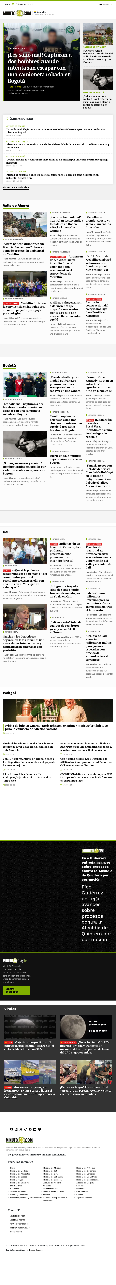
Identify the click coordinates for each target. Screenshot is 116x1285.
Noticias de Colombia (86, 1171)
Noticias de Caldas (18, 1177)
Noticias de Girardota (19, 1182)
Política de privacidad (20, 1228)
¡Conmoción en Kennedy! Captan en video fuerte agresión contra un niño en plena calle (99, 384)
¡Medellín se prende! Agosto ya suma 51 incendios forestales (98, 222)
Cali (6, 532)
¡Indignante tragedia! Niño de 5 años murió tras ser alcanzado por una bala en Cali (65, 591)
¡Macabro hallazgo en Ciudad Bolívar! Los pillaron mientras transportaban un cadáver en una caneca (65, 384)
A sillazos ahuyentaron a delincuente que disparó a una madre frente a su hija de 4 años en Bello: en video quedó (65, 311)
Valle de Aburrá (16, 206)
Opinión (46, 1194)
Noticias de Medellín (16, 172)
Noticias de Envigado (85, 1174)
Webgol (9, 693)
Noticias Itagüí (16, 1179)
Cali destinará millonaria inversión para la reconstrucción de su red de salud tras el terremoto (99, 601)
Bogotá (9, 365)
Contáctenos (16, 1232)
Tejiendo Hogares (84, 1197)
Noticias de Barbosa (52, 1179)
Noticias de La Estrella (86, 1177)
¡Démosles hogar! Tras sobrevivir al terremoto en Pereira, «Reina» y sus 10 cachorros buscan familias (85, 1090)
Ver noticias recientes (16, 187)
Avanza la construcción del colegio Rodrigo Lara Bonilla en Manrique (97, 309)
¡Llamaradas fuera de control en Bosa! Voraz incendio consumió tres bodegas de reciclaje (99, 428)
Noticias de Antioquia (94, 47)
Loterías (80, 1185)
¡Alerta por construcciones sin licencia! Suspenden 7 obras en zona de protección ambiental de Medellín (52, 176)
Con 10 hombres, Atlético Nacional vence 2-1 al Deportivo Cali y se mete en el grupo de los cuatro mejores (29, 762)
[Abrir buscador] (34, 4)
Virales (10, 1009)
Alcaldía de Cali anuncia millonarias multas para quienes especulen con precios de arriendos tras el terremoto (99, 647)
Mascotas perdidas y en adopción (25, 1197)
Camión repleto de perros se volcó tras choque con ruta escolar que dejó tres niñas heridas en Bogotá (66, 423)
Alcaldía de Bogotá (85, 1182)
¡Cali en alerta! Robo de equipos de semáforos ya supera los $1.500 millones (65, 627)
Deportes (80, 1188)
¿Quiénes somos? (17, 1216)
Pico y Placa (103, 4)
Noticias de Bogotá (18, 49)
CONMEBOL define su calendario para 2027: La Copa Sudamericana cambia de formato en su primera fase (86, 777)
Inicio (12, 1168)
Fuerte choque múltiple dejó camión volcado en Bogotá (66, 459)
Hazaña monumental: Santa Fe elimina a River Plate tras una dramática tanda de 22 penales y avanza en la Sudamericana (86, 747)
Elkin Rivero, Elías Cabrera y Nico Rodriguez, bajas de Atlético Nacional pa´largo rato (27, 777)
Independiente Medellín (53, 1191)
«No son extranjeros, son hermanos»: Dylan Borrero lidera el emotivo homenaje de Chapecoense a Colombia (29, 1092)
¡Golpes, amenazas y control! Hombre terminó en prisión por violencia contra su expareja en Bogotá (97, 101)
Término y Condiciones (20, 1224)
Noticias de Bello (59, 298)
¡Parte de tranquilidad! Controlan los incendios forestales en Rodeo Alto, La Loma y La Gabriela (66, 224)
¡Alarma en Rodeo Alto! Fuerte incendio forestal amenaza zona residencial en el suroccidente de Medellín (66, 267)
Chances (47, 1185)
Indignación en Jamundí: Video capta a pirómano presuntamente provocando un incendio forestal (65, 552)
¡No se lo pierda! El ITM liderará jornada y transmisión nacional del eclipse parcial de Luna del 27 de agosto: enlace (84, 1047)
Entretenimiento (50, 1188)
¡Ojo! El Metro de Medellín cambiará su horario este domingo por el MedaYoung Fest (98, 263)
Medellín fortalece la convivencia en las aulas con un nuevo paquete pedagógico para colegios (24, 308)
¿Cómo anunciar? (17, 1220)
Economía (14, 1188)
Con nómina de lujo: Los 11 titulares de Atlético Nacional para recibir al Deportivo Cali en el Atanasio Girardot (85, 762)
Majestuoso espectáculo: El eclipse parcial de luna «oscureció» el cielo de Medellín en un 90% (29, 1045)
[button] (6, 4)
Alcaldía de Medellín (52, 1182)
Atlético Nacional (18, 1191)
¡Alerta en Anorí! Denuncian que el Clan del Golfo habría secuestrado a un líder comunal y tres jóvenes (98, 56)
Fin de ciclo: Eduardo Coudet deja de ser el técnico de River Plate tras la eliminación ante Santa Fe (28, 747)
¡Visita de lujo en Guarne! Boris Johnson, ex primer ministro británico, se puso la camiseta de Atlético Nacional (56, 727)
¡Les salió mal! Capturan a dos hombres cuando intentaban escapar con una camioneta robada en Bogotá (40, 67)
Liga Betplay (82, 1191)
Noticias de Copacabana (87, 1179)
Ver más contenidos (12, 990)
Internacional (16, 1185)
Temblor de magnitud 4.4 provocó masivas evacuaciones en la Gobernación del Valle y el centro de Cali (98, 557)
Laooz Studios (35, 1250)
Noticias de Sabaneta (53, 1177)
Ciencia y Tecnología (19, 1194)
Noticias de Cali (94, 539)
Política (79, 1194)
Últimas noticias (23, 4)
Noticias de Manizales (20, 1174)
